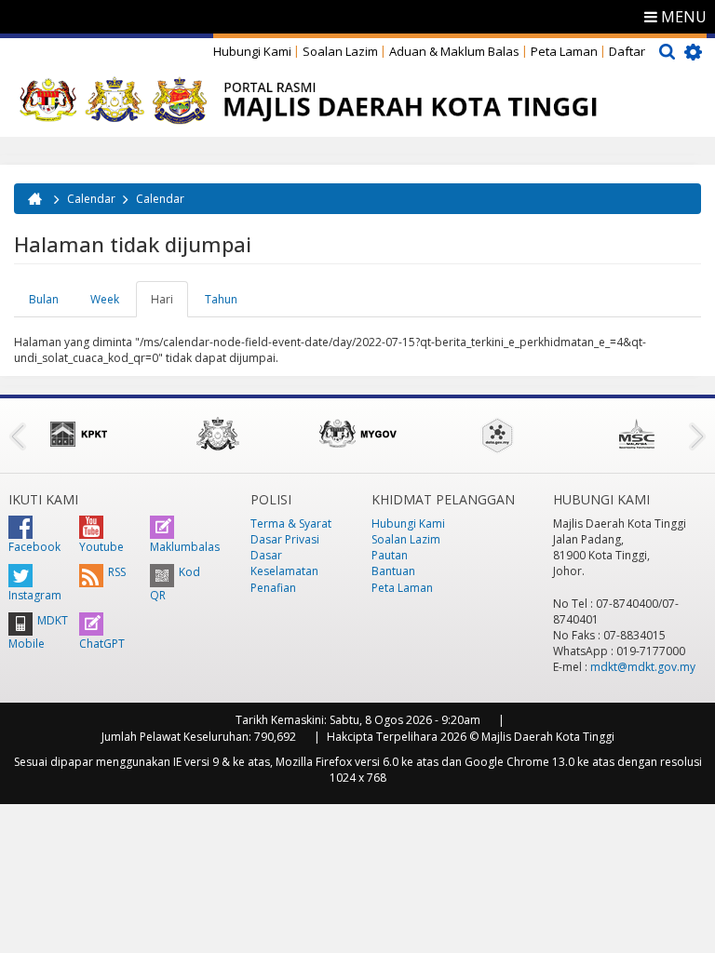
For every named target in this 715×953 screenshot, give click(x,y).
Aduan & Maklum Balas (454, 51)
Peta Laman (564, 51)
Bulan (44, 299)
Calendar (91, 199)
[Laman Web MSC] (637, 433)
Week (104, 299)
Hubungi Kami (252, 51)
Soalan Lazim (340, 51)
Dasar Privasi (284, 539)
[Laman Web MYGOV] (357, 433)
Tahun (221, 299)
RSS (117, 572)
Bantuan (393, 571)
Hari (169, 304)
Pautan (389, 555)
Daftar (627, 51)
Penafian (273, 588)
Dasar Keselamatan (284, 563)
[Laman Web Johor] (218, 433)
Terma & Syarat (290, 523)
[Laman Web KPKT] (78, 433)
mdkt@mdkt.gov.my (642, 667)
